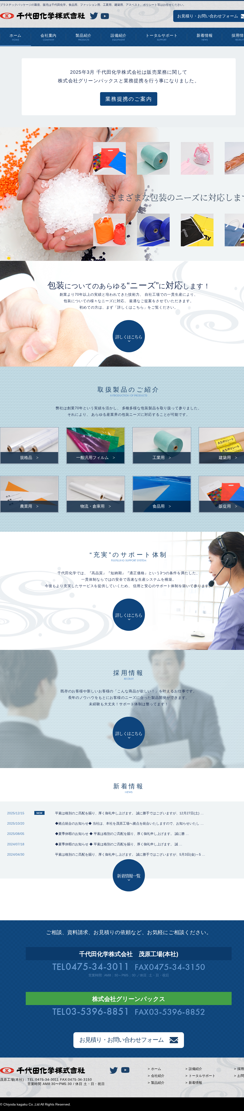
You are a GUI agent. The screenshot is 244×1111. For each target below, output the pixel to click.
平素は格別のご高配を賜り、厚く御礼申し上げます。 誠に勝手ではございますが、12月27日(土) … (129, 813)
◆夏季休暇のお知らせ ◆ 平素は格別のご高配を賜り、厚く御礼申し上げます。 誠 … (118, 844)
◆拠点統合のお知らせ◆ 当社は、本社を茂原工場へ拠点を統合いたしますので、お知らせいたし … (129, 823)
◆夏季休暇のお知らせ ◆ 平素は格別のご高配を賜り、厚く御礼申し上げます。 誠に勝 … (122, 834)
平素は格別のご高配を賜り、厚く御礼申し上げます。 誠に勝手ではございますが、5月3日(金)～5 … (130, 854)
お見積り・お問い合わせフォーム (121, 1040)
